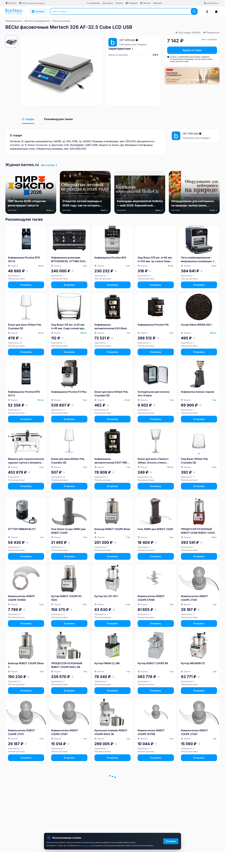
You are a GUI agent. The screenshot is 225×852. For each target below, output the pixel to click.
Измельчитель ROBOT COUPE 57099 (151, 598)
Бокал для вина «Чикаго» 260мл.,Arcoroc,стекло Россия (153, 460)
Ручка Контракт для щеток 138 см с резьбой (197, 799)
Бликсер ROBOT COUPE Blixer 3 (26, 665)
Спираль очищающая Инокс (111, 797)
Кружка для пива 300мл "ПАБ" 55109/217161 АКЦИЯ (68, 799)
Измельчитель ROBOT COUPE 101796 (151, 732)
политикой (87, 845)
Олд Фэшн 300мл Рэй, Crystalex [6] (194, 460)
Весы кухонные (61, 21)
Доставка (108, 3)
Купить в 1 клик (192, 50)
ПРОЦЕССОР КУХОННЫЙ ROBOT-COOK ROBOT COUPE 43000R (198, 531)
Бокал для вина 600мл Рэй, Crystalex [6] (68, 460)
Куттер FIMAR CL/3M (107, 663)
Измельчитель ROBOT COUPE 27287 (194, 732)
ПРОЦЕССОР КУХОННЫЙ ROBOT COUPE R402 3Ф (66, 665)
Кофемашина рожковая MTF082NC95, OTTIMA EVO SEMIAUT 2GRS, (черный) (68, 259)
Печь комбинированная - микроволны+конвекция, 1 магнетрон (197, 259)
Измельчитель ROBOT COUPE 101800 (21, 598)
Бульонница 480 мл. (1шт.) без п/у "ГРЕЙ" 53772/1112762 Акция (26, 799)
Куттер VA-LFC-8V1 (106, 596)
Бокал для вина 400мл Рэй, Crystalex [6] (111, 393)
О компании (93, 3)
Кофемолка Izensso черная (197, 391)
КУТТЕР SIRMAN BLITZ (22, 529)
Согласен (171, 841)
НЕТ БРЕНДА (127, 40)
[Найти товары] (194, 11)
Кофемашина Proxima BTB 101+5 (24, 393)
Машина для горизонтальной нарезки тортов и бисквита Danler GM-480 (26, 460)
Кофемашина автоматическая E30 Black (110, 326)
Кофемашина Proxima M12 (110, 257)
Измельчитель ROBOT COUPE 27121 (21, 732)
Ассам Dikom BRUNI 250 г (196, 324)
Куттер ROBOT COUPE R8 (153, 663)
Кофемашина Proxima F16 (153, 324)
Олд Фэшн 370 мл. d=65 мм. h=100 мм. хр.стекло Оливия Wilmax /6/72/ (155, 259)
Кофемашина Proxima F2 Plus (69, 391)
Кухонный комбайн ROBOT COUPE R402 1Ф (111, 732)
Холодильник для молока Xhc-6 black (153, 393)
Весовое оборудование (37, 21)
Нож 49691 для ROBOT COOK (155, 529)
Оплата (119, 3)
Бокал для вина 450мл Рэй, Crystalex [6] (25, 326)
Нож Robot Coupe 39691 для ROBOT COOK (68, 531)
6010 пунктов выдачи (33, 3)
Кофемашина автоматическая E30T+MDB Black (111, 460)
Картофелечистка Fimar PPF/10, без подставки (152, 799)
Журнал (157, 3)
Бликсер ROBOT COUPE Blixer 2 (112, 531)
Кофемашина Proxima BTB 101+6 (24, 259)
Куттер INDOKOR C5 (193, 663)
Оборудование (13, 21)
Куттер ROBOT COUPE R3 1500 (66, 598)
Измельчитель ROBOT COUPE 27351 (194, 598)
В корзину (26, 284)
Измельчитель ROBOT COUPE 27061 (64, 732)
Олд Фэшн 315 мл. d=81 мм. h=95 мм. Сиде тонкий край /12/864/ (68, 326)
